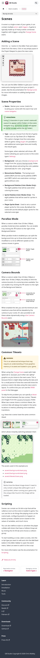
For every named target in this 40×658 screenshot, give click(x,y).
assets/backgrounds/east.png (16, 470)
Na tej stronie (8, 14)
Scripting (5, 552)
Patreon (4, 614)
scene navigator (10, 111)
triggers (25, 27)
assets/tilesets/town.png (14, 476)
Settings (12, 156)
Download (5, 626)
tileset (34, 395)
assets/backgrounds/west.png (16, 473)
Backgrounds (32, 90)
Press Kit (5, 640)
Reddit (4, 608)
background (33, 161)
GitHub (4, 629)
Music (4, 591)
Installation (6, 588)
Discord (4, 605)
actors (16, 27)
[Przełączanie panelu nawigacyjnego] (3, 2)
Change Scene (31, 32)
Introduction (6, 584)
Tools (3, 594)
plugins (23, 142)
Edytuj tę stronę (10, 560)
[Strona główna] (3, 8)
